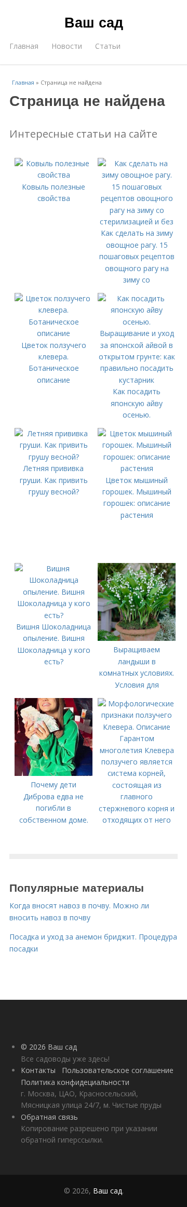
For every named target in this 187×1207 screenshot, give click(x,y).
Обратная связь (49, 1117)
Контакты (38, 1070)
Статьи (108, 46)
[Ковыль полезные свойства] (53, 175)
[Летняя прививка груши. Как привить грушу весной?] (53, 457)
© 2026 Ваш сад (49, 1047)
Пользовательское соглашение (117, 1070)
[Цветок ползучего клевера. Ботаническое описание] (53, 333)
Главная (23, 46)
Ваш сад (93, 22)
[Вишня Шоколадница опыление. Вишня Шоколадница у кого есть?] (53, 615)
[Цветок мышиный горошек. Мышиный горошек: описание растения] (137, 468)
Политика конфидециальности (75, 1082)
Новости (66, 46)
